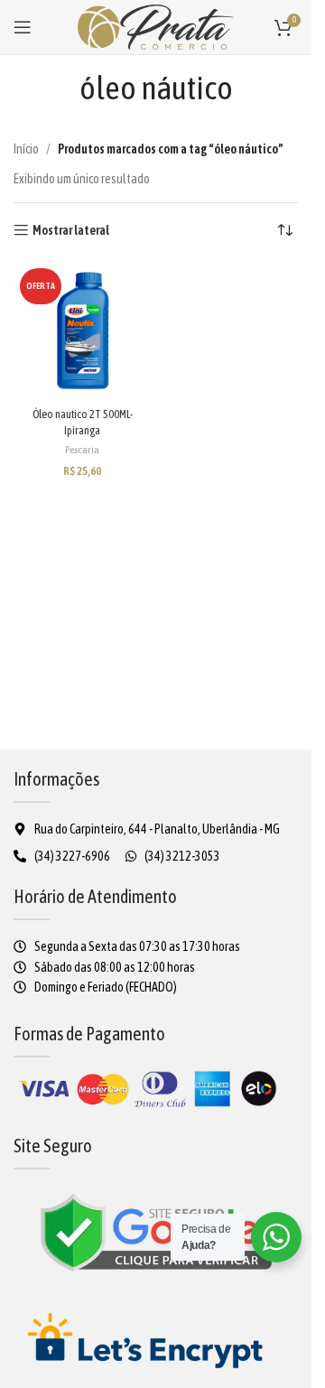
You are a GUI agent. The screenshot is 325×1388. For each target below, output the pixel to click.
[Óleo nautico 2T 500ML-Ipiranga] (83, 331)
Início (26, 149)
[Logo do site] (156, 26)
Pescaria (82, 449)
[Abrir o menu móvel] (23, 27)
